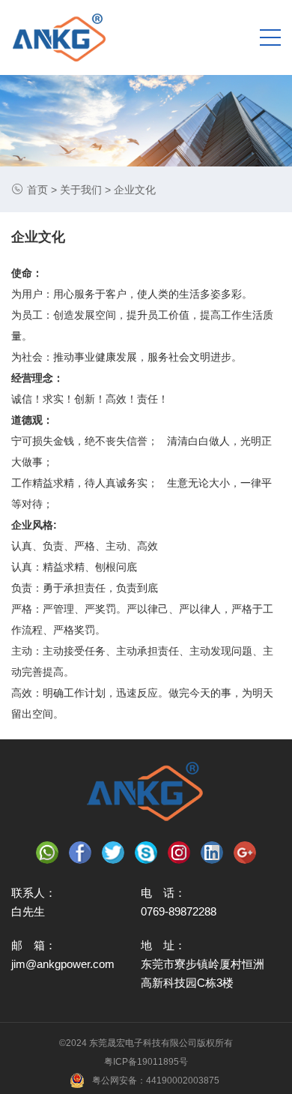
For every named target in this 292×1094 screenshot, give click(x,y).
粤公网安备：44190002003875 (155, 1080)
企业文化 (135, 190)
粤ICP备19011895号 (146, 1062)
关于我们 (81, 190)
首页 (37, 190)
